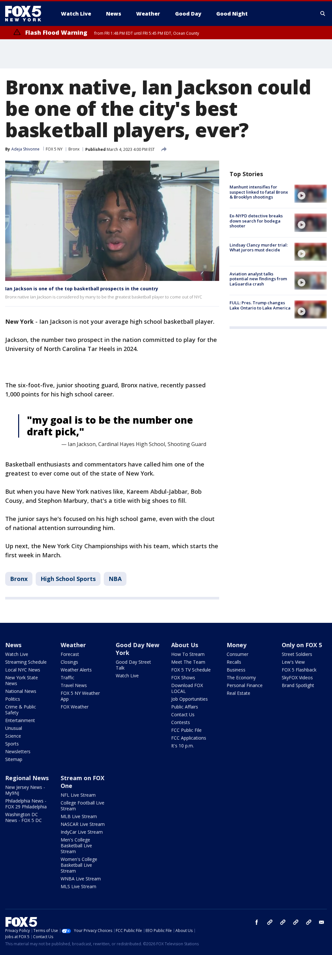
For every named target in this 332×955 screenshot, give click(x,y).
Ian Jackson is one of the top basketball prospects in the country (81, 288)
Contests (180, 722)
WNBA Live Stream (81, 879)
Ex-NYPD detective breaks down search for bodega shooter (256, 221)
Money (236, 645)
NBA (115, 579)
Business (236, 670)
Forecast (70, 654)
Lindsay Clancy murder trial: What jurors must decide (259, 247)
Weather (73, 645)
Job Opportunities (189, 699)
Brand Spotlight (298, 685)
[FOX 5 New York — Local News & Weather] (26, 13)
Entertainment (20, 720)
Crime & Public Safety (20, 710)
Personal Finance (245, 685)
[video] (310, 194)
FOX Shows (183, 677)
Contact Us (183, 714)
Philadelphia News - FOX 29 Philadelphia (26, 804)
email (321, 922)
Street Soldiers (297, 654)
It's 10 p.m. (182, 746)
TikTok (283, 922)
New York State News (21, 680)
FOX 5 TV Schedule (191, 670)
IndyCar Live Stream (82, 832)
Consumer (237, 654)
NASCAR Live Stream (83, 824)
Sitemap (13, 759)
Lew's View (293, 662)
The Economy (241, 677)
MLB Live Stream (79, 816)
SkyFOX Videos (297, 677)
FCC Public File (186, 730)
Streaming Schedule (26, 662)
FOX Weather (75, 707)
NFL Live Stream (78, 795)
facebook (257, 922)
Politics (12, 699)
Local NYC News (22, 670)
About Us (184, 645)
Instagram (270, 922)
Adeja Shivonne (25, 149)
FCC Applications (188, 738)
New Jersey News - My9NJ (25, 790)
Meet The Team (188, 662)
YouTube (295, 922)
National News (20, 691)
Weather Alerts (76, 670)
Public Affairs (184, 707)
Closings (69, 662)
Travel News (74, 685)
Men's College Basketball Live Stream (76, 845)
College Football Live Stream (82, 806)
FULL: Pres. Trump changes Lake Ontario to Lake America (260, 305)
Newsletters (17, 751)
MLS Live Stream (78, 886)
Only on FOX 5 (302, 645)
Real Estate (238, 693)
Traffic (67, 677)
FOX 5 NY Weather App (80, 696)
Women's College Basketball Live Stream (79, 865)
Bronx (73, 149)
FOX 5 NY (54, 149)
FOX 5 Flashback (299, 670)
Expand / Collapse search (323, 13)
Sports (12, 744)
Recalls (234, 662)
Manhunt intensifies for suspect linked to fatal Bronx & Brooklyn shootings (259, 192)
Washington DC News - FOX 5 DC (23, 817)
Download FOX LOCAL (187, 688)
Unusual (13, 728)
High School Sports (68, 579)
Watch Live (16, 654)
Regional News (27, 778)
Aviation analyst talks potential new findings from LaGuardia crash (258, 279)
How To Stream (188, 654)
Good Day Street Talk (133, 665)
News (13, 645)
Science (13, 736)
